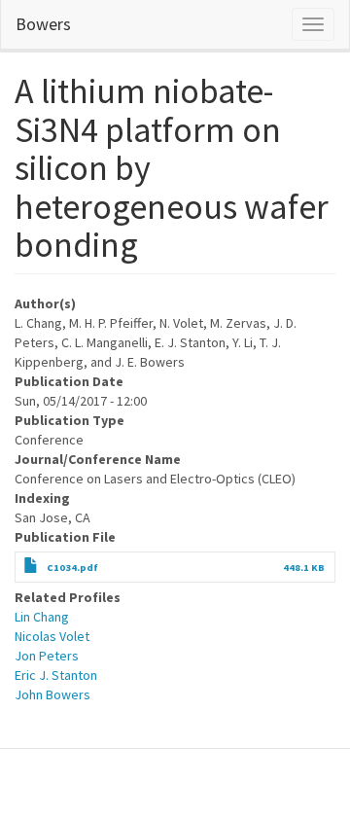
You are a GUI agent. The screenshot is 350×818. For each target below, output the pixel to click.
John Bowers (52, 694)
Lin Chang (42, 616)
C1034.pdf (72, 567)
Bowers (43, 24)
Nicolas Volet (52, 636)
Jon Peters (47, 655)
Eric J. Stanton (56, 675)
